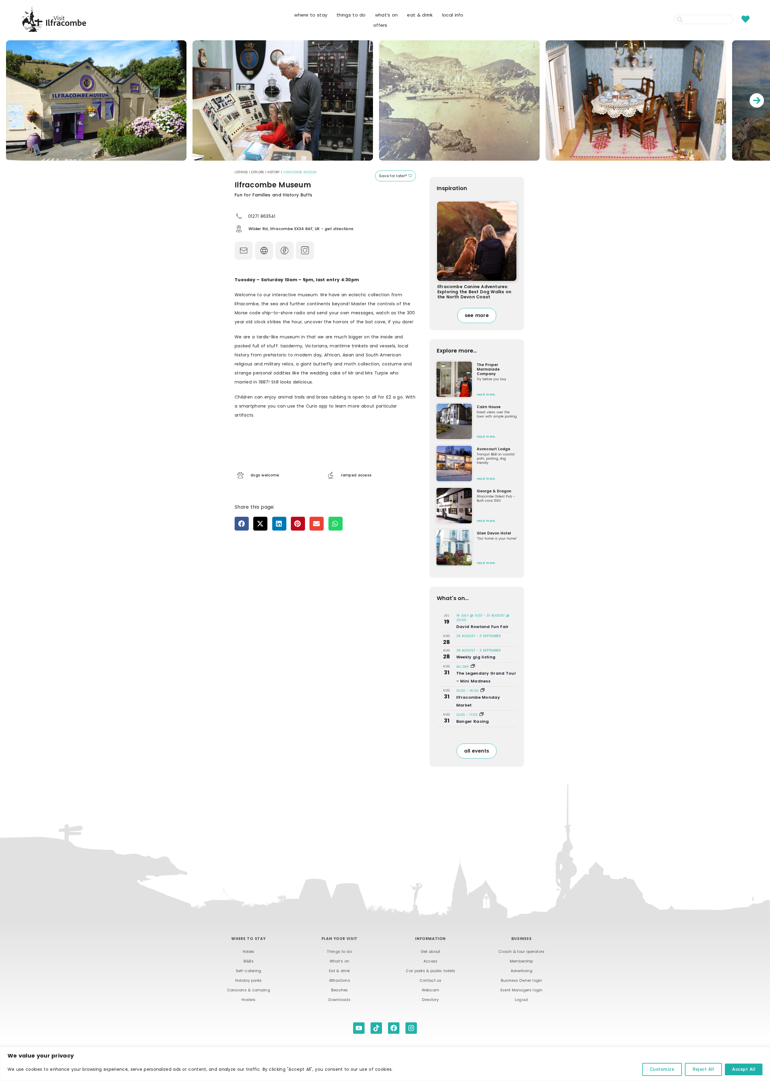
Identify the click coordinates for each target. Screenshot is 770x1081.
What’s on (340, 961)
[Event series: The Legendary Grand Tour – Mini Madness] (473, 666)
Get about (430, 951)
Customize (662, 1069)
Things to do (339, 951)
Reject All (703, 1069)
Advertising (521, 970)
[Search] (736, 19)
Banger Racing (472, 721)
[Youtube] (359, 1028)
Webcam (430, 990)
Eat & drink (339, 970)
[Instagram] (411, 1028)
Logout (521, 999)
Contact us (431, 980)
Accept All (743, 1069)
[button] (242, 524)
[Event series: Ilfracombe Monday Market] (482, 690)
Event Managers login (521, 990)
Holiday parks (248, 980)
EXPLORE (257, 172)
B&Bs (249, 961)
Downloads (339, 999)
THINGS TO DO (351, 15)
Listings (241, 172)
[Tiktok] (376, 1028)
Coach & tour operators (521, 951)
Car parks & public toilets (430, 970)
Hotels (248, 951)
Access (431, 961)
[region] (385, 1064)
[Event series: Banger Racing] (481, 714)
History (273, 172)
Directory (430, 999)
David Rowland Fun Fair (482, 627)
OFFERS (380, 25)
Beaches (339, 990)
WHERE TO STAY (310, 15)
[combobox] (703, 19)
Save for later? (393, 175)
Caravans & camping (248, 990)
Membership (521, 961)
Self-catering (248, 970)
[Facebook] (393, 1028)
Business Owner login (521, 980)
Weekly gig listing (475, 657)
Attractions (339, 980)
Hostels (248, 999)
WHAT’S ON (386, 15)
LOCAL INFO (453, 15)
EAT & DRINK (420, 15)
